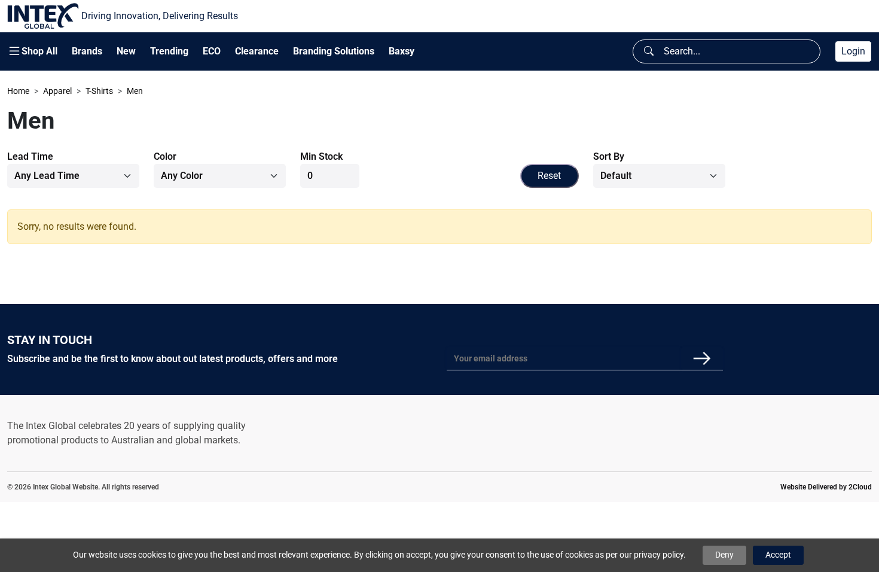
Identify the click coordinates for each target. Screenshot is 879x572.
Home (18, 91)
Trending (169, 51)
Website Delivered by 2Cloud (826, 487)
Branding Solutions (333, 51)
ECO (212, 51)
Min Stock (321, 156)
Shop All (39, 51)
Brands (87, 51)
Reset (549, 175)
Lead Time (30, 156)
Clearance (257, 51)
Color (165, 156)
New (126, 51)
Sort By (608, 156)
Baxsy (401, 51)
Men (135, 91)
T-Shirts (99, 91)
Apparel (57, 91)
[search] (648, 51)
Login (853, 51)
